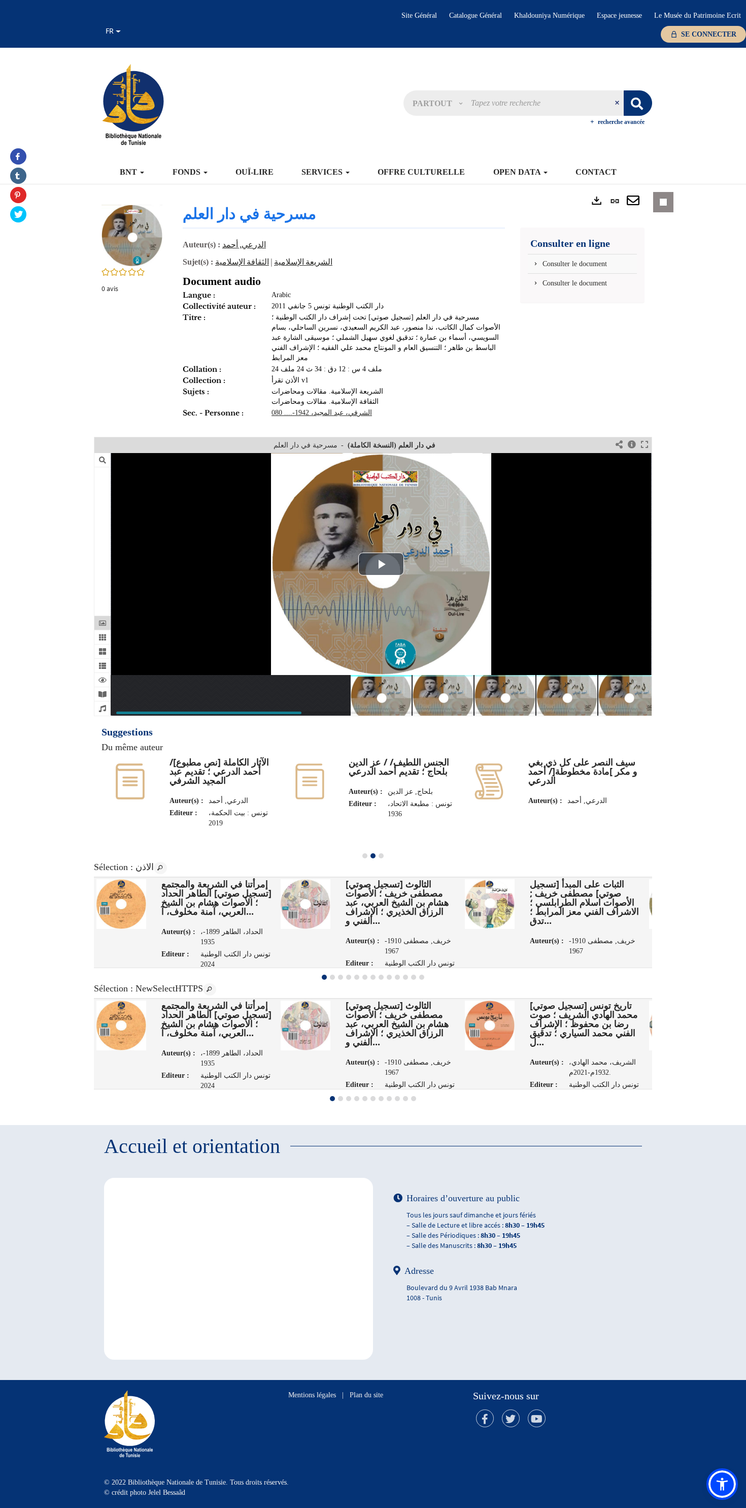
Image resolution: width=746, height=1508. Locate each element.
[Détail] (632, 445)
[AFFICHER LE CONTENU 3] (381, 855)
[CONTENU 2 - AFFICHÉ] (373, 855)
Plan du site (366, 1395)
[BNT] (132, 104)
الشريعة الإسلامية (303, 261)
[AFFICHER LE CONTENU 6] (364, 977)
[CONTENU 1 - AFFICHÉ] (324, 977)
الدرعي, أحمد (244, 244)
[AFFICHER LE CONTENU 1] (364, 855)
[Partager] (619, 445)
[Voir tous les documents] (160, 868)
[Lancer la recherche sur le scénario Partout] (638, 103)
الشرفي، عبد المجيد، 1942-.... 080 (322, 412)
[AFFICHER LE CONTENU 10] (397, 977)
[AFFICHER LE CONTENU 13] (421, 977)
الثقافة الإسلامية (242, 261)
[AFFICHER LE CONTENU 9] (389, 977)
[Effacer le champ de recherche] (618, 103)
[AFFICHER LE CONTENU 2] (332, 977)
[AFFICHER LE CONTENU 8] (381, 977)
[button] (437, 103)
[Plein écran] (644, 445)
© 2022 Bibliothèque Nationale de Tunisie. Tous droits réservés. (196, 1482)
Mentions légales (312, 1395)
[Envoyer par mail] (633, 201)
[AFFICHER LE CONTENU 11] (405, 977)
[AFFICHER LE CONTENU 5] (356, 977)
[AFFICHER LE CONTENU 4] (348, 977)
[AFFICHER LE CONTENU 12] (413, 977)
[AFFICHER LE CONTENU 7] (373, 977)
